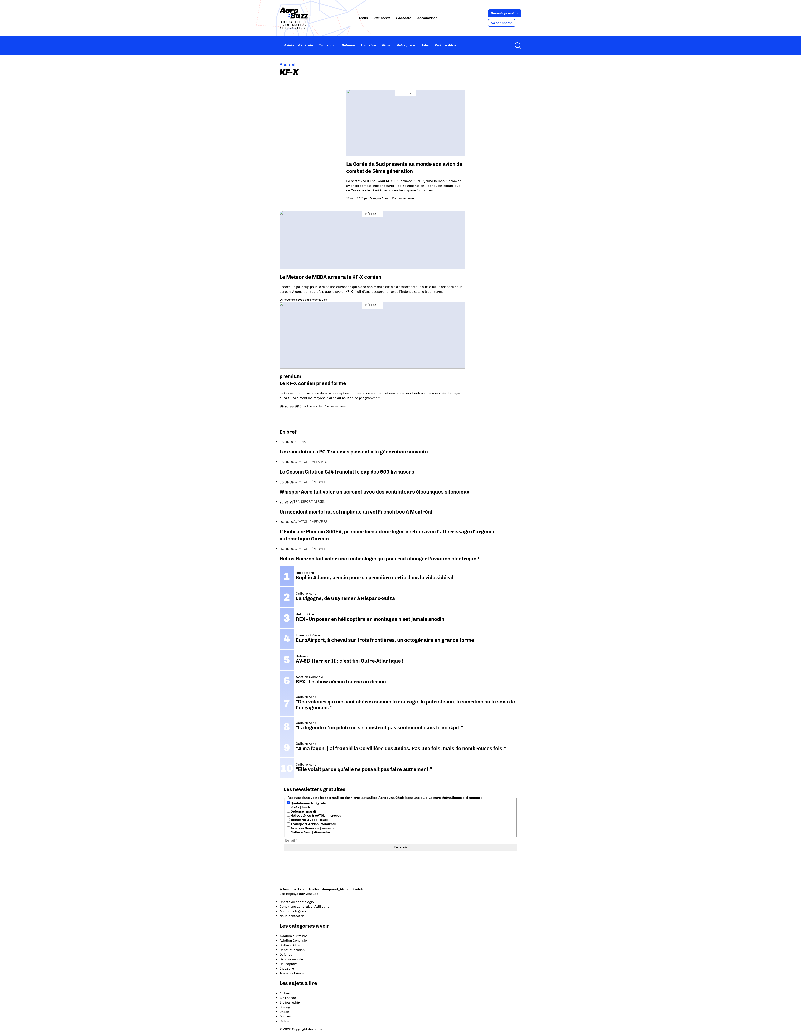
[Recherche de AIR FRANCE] (516, 45)
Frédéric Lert (318, 299)
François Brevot (380, 198)
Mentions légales (293, 911)
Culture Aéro (445, 45)
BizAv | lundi (300, 807)
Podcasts (403, 18)
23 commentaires (402, 198)
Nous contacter (292, 916)
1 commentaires (335, 406)
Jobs (425, 45)
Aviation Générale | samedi (312, 828)
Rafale (284, 1021)
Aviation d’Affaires (294, 936)
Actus (363, 18)
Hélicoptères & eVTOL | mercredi (316, 816)
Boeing (285, 1007)
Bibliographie (290, 1002)
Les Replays (289, 894)
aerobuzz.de (427, 18)
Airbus (285, 993)
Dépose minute (291, 959)
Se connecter (501, 23)
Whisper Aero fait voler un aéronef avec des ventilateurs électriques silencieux (374, 492)
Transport (327, 45)
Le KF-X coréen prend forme (313, 383)
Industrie (368, 45)
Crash (284, 1012)
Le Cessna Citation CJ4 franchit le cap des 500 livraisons (347, 472)
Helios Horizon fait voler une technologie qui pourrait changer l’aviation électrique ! (379, 559)
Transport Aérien (309, 502)
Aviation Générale (298, 45)
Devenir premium (505, 13)
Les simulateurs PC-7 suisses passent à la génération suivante (354, 452)
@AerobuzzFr (291, 889)
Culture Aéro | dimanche (310, 832)
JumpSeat (382, 18)
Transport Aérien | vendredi (313, 824)
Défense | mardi (303, 811)
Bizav (386, 45)
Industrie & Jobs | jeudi (309, 820)
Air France (288, 998)
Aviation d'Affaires (310, 462)
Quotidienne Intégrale (308, 803)
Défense (348, 45)
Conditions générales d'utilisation (305, 906)
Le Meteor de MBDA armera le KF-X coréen (330, 277)
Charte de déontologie (297, 902)
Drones (285, 1016)
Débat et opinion (292, 950)
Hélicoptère (406, 45)
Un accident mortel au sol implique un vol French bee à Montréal (356, 512)
